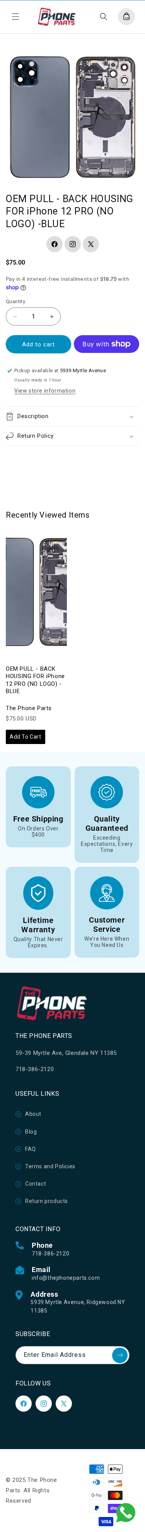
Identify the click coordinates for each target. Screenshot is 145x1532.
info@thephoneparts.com (66, 1278)
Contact (35, 1184)
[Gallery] (72, 116)
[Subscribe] (120, 1355)
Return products (46, 1201)
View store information (44, 391)
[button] (15, 16)
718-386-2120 (50, 1253)
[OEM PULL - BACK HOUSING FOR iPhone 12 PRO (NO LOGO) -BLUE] (36, 592)
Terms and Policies (50, 1166)
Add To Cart (25, 737)
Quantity (15, 301)
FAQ (30, 1149)
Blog (31, 1132)
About (33, 1114)
